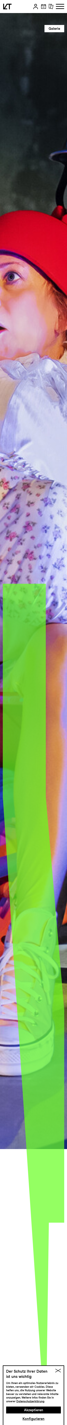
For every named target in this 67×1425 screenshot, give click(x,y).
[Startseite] (7, 6)
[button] (35, 6)
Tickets (53, 19)
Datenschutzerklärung (30, 1401)
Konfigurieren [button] (33, 1419)
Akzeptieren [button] (33, 1410)
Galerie (54, 29)
